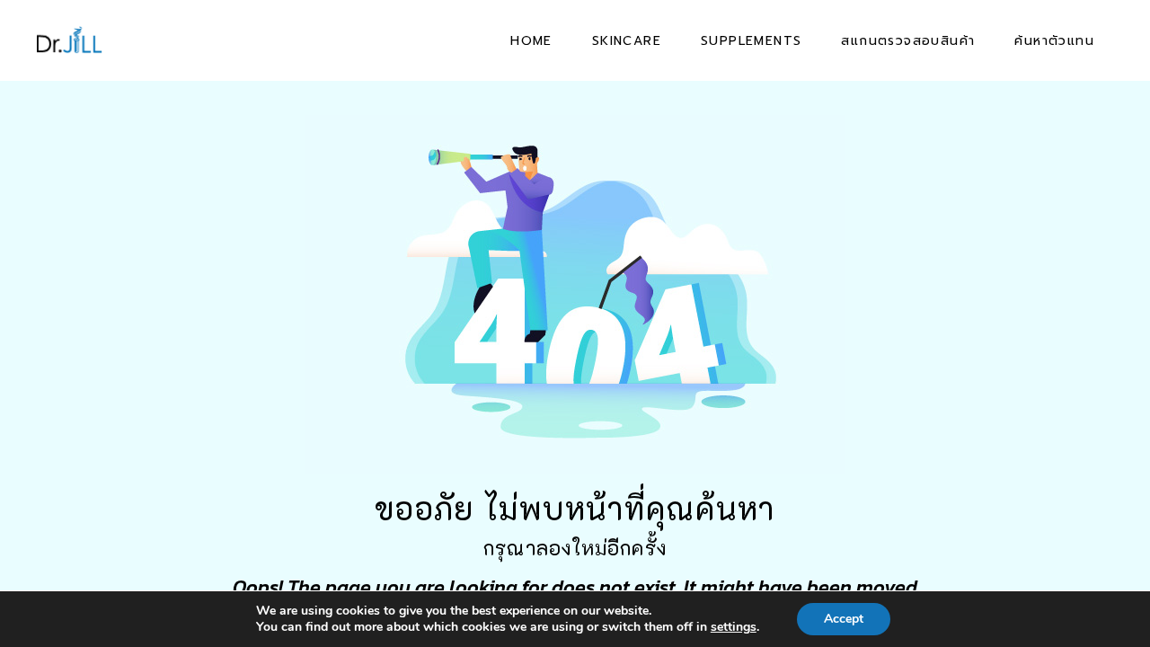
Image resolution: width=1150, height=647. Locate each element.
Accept (843, 618)
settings (733, 627)
